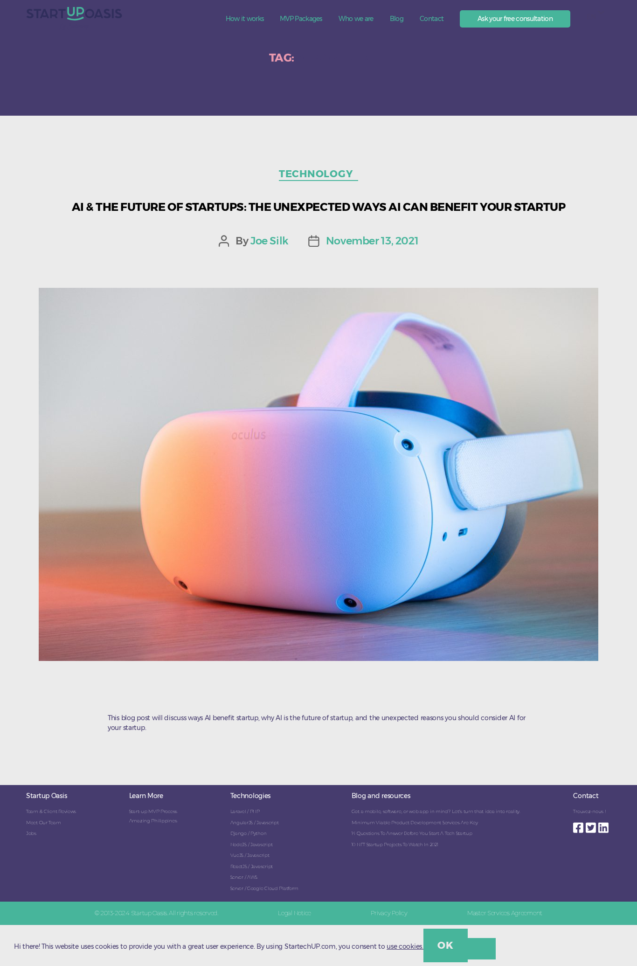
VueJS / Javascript (250, 855)
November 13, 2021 (372, 240)
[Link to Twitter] (592, 825)
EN (591, 17)
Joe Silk (269, 240)
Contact (431, 19)
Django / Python (248, 833)
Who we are (356, 19)
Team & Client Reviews (51, 811)
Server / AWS (244, 877)
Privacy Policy (389, 913)
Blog (396, 19)
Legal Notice (294, 913)
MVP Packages (301, 19)
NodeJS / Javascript (251, 844)
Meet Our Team (43, 823)
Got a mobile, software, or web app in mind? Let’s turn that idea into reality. (436, 811)
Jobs (31, 833)
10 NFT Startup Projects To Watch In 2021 (395, 844)
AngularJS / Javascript (254, 823)
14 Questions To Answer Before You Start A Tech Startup (412, 833)
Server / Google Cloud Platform (264, 888)
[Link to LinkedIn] (604, 825)
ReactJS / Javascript (251, 866)
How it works (245, 19)
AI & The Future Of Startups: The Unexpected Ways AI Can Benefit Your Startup (319, 207)
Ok (445, 945)
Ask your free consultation (515, 18)
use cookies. (405, 946)
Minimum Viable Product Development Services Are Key (415, 823)
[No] (482, 948)
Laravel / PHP (245, 811)
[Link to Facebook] (579, 825)
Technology (318, 174)
